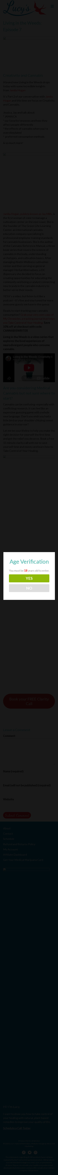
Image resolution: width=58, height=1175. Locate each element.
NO (29, 588)
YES (29, 578)
